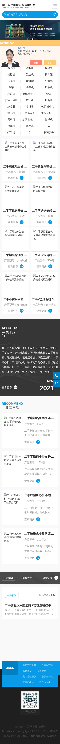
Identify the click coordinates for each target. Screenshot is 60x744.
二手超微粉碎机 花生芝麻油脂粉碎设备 (45, 166)
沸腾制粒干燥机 (30, 119)
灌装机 (30, 68)
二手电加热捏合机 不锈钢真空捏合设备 (39, 418)
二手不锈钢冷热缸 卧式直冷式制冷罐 (39, 456)
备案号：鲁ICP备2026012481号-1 (39, 736)
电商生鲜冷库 (29, 665)
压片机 (11, 93)
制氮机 (11, 74)
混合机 (30, 74)
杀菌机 (30, 87)
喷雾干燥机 (11, 100)
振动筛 (11, 119)
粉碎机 (49, 68)
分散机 (49, 81)
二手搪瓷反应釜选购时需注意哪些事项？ (30, 605)
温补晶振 (27, 670)
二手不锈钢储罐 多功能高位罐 (16, 210)
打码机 (11, 132)
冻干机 (30, 100)
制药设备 (49, 132)
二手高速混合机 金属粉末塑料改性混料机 (16, 166)
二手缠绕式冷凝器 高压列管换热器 (39, 533)
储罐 (11, 87)
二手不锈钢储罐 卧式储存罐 (45, 210)
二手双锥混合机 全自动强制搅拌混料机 (45, 255)
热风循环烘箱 (49, 106)
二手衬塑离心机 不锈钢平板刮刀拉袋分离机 (39, 495)
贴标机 (49, 119)
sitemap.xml (13, 731)
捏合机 (49, 100)
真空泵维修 (28, 682)
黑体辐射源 (47, 665)
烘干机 (11, 113)
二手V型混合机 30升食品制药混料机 (45, 299)
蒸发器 (30, 126)
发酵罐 (30, 81)
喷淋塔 (30, 106)
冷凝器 (11, 106)
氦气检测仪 (44, 682)
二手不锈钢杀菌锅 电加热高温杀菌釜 (16, 299)
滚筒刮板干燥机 (49, 113)
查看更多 (13, 178)
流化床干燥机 (30, 93)
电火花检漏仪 (29, 676)
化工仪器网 (31, 726)
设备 (48, 93)
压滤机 (11, 81)
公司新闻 (11, 595)
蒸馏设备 (30, 113)
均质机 (49, 87)
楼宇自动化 (47, 676)
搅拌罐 (49, 74)
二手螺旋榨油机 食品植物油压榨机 (16, 255)
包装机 (11, 126)
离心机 (11, 68)
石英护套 (41, 670)
